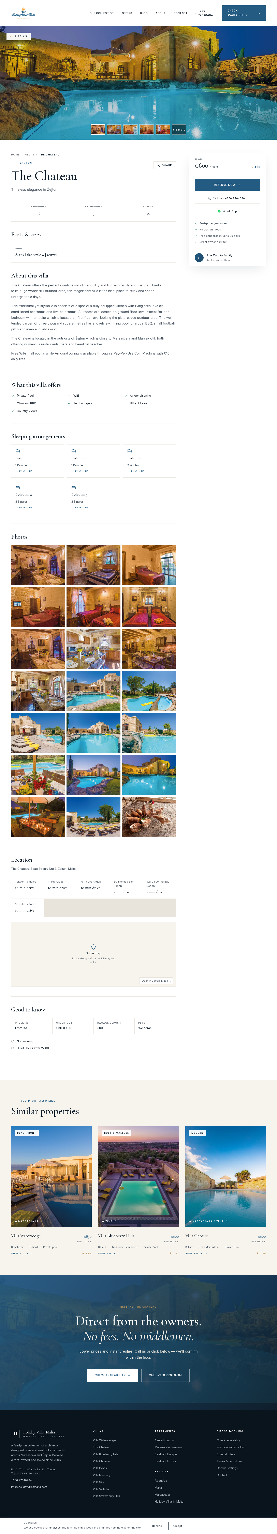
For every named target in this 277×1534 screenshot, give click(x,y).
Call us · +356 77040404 (230, 198)
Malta (158, 1487)
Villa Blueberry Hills (105, 1454)
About (160, 13)
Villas (29, 154)
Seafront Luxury (165, 1461)
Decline (157, 1526)
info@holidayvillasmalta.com (29, 1486)
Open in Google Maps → (156, 980)
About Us (161, 1480)
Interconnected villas (231, 1447)
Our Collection (102, 13)
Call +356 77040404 (165, 1375)
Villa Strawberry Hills (106, 1496)
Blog (144, 13)
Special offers (226, 1454)
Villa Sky (98, 1482)
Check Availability (244, 13)
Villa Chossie (101, 1461)
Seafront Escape (166, 1454)
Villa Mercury (101, 1475)
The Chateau (101, 1447)
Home (15, 154)
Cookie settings (227, 1468)
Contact (181, 13)
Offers (127, 13)
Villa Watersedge (104, 1440)
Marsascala (162, 1494)
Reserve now (227, 184)
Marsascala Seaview (168, 1447)
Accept (177, 1526)
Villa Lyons (100, 1468)
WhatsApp (230, 211)
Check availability (113, 1375)
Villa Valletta (101, 1489)
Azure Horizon (164, 1440)
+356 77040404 (205, 13)
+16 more (179, 129)
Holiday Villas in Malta (169, 1501)
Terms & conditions (229, 1461)
